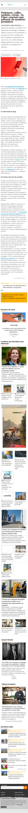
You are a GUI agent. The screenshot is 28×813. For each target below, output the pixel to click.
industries (21, 88)
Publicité (3, 794)
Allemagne (10, 169)
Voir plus (14, 676)
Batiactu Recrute (19, 791)
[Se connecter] (25, 4)
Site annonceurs (19, 796)
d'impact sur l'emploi (7, 258)
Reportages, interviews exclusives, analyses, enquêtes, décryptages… (14, 296)
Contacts (3, 791)
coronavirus (23, 212)
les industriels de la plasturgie (14, 86)
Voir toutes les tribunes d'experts (14, 720)
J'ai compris (3, 807)
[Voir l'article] (25, 406)
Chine (17, 159)
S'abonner (14, 678)
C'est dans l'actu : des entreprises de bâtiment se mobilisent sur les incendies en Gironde (11, 405)
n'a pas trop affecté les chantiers (11, 214)
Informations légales (20, 794)
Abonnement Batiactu (6, 796)
